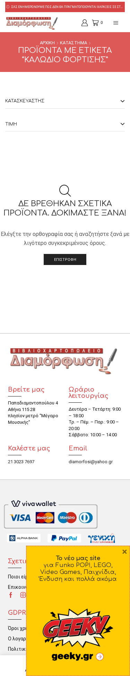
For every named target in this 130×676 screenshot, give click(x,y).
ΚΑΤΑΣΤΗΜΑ (73, 42)
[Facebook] (11, 595)
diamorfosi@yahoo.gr (91, 461)
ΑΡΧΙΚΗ (47, 42)
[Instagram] (23, 595)
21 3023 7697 (21, 461)
